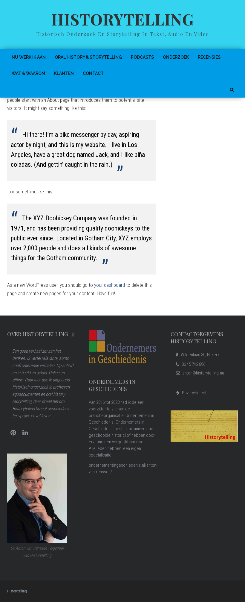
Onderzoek (176, 57)
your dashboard (109, 285)
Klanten (64, 73)
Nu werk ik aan (29, 57)
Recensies (209, 57)
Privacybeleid (194, 392)
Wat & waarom (28, 73)
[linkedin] (25, 433)
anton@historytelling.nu (203, 373)
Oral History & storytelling (88, 57)
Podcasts (142, 57)
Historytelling (122, 19)
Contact (93, 73)
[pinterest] (13, 433)
